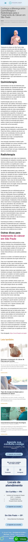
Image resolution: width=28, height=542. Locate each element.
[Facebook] (8, 470)
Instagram (20, 472)
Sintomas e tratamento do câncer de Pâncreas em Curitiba (12, 360)
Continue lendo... (4, 372)
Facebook (7, 472)
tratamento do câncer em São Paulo (13, 237)
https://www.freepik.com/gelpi (18, 333)
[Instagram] (20, 470)
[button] (5, 3)
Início (2, 20)
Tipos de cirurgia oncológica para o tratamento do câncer (12, 392)
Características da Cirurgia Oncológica (13, 423)
